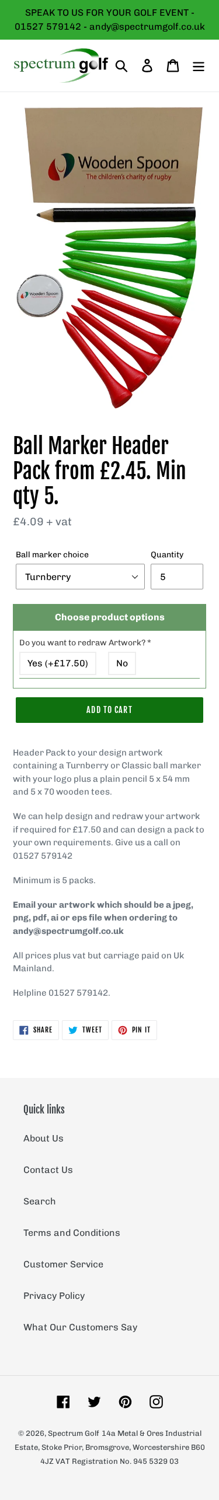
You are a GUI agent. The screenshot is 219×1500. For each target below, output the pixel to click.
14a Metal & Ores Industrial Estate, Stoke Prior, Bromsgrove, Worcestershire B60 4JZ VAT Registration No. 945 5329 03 (110, 1447)
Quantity (167, 555)
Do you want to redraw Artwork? (85, 643)
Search (39, 1201)
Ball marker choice (52, 555)
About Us (43, 1138)
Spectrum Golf (73, 1433)
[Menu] (198, 65)
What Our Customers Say (80, 1327)
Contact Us (48, 1169)
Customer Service (63, 1264)
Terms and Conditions (71, 1232)
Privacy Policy (54, 1295)
